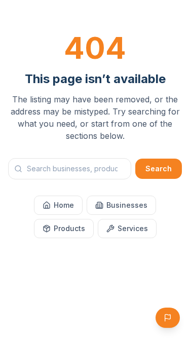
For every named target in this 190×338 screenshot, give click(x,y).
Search (158, 168)
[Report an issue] (168, 318)
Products (69, 228)
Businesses (126, 205)
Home (64, 205)
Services (133, 228)
